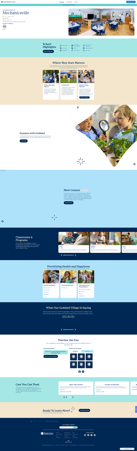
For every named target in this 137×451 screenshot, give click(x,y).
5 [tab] (69, 255)
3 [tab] (66, 255)
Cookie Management (73, 445)
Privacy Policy (57, 445)
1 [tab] (66, 397)
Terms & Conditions (65, 445)
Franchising (58, 437)
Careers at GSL (67, 432)
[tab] (75, 351)
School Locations (59, 434)
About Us (57, 432)
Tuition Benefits (75, 437)
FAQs (57, 435)
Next (132, 22)
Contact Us (66, 435)
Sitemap (73, 435)
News (73, 432)
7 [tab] (71, 255)
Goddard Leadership (68, 434)
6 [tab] (70, 255)
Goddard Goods (67, 437)
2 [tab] (65, 255)
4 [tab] (67, 255)
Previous (70, 22)
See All (4, 29)
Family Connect (75, 434)
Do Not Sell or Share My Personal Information (87, 445)
